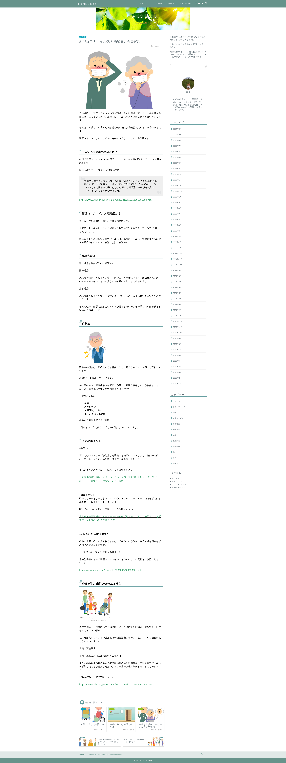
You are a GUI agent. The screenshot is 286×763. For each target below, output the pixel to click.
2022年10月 (178, 197)
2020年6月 (177, 355)
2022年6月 (177, 220)
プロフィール (156, 3)
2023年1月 (177, 180)
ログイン (175, 478)
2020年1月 (177, 384)
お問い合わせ (185, 3)
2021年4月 (177, 299)
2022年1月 (177, 248)
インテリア (177, 401)
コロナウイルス (179, 407)
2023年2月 (177, 174)
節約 (175, 458)
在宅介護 (176, 446)
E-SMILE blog (87, 3)
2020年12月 (178, 321)
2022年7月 (177, 214)
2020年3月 (177, 372)
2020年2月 (177, 378)
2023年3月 (177, 169)
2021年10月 (178, 265)
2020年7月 (177, 350)
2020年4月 (177, 367)
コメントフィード (179, 484)
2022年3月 (177, 236)
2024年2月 (177, 129)
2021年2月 (177, 310)
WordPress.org (178, 487)
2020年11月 (177, 327)
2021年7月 (177, 282)
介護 (175, 413)
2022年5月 (177, 225)
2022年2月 (177, 242)
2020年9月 (177, 338)
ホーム (142, 3)
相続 (175, 452)
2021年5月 (177, 293)
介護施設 (82, 37)
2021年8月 (177, 276)
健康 (175, 435)
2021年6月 (177, 287)
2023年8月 (177, 140)
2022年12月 (178, 186)
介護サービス (178, 418)
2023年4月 (177, 163)
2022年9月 (177, 203)
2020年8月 (177, 344)
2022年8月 (177, 208)
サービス (171, 3)
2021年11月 (177, 259)
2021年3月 (177, 304)
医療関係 (176, 441)
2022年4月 (177, 231)
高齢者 (175, 463)
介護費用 (176, 429)
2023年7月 (177, 146)
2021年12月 (178, 253)
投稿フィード (177, 481)
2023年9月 (177, 135)
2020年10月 (178, 333)
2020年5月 (177, 361)
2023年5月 (177, 157)
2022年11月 (177, 191)
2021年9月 (177, 270)
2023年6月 (177, 152)
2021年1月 (177, 316)
